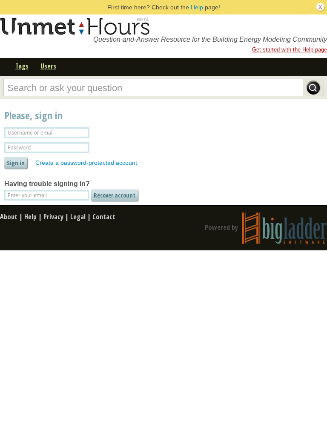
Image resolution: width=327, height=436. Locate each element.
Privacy (53, 216)
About (8, 216)
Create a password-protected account (86, 162)
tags (22, 66)
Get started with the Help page (289, 49)
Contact (103, 216)
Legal (78, 216)
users (48, 66)
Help (197, 7)
